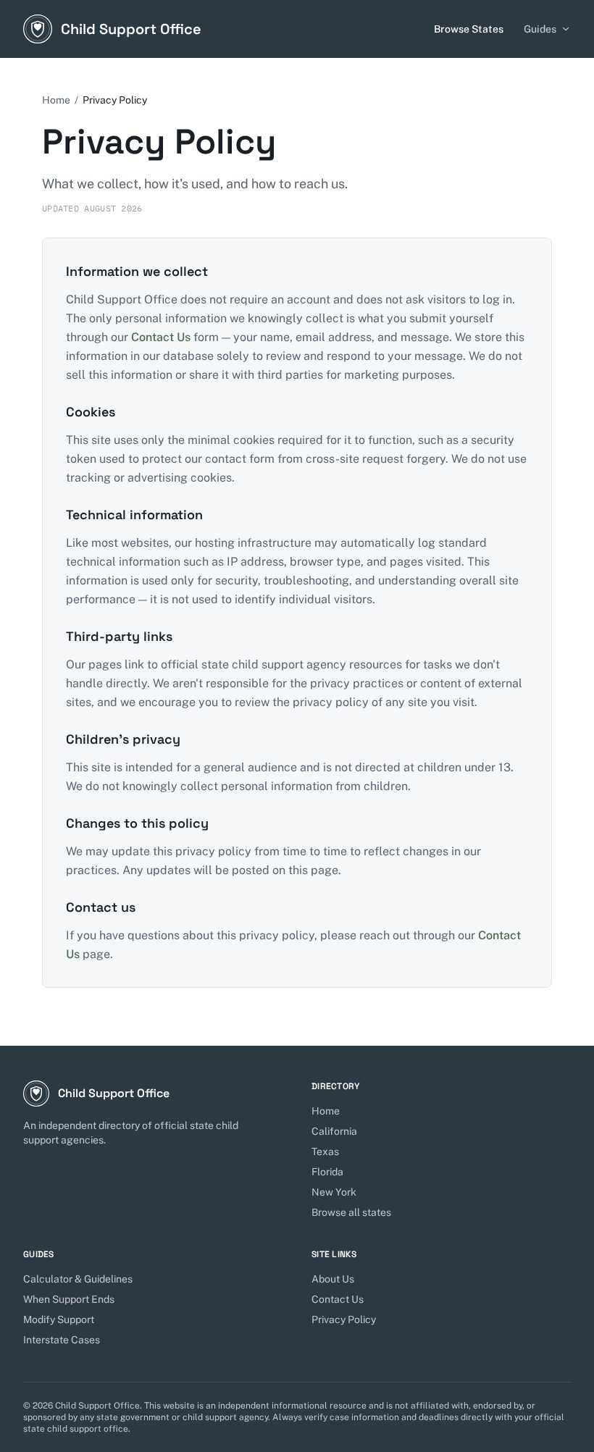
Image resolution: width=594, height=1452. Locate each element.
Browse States (468, 29)
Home (56, 100)
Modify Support (58, 1319)
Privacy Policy (343, 1319)
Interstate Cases (61, 1340)
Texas (325, 1151)
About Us (332, 1279)
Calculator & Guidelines (78, 1279)
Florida (327, 1172)
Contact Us (161, 337)
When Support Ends (68, 1299)
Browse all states (351, 1212)
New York (333, 1192)
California (334, 1131)
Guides (540, 29)
